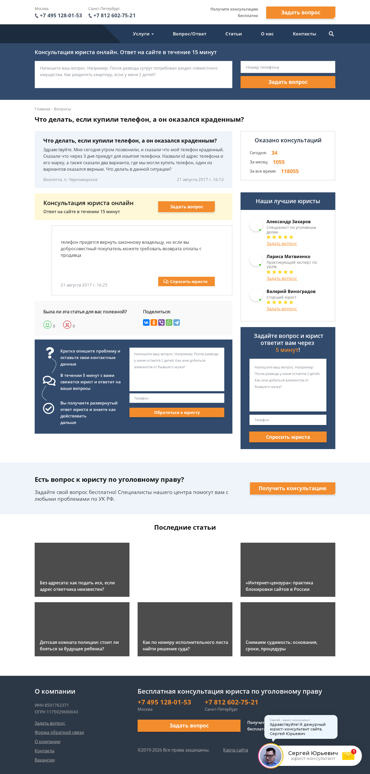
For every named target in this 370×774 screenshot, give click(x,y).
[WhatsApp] (169, 322)
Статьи (233, 34)
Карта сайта (235, 750)
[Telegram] (176, 322)
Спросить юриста (188, 281)
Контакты (304, 34)
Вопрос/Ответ (189, 34)
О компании (47, 742)
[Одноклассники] (154, 322)
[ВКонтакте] (146, 322)
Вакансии (45, 760)
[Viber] (161, 322)
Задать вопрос (300, 12)
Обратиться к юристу (177, 412)
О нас (267, 34)
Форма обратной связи (59, 732)
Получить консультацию (293, 488)
